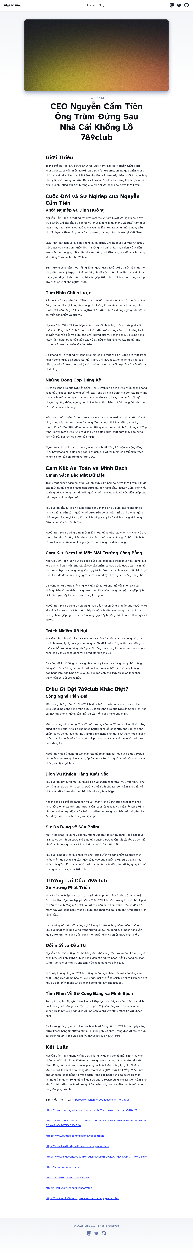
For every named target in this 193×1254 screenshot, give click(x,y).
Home (91, 5)
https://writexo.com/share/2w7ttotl (68, 1177)
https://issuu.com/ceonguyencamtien (69, 1188)
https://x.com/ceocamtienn (63, 1167)
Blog (101, 5)
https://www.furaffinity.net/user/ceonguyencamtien (77, 1146)
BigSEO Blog (12, 5)
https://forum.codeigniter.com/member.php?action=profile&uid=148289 (91, 1110)
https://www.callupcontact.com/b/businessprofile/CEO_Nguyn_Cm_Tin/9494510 (96, 1156)
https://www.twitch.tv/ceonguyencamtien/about (101, 1099)
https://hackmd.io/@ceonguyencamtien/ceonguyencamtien (82, 1198)
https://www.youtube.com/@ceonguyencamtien (75, 1136)
